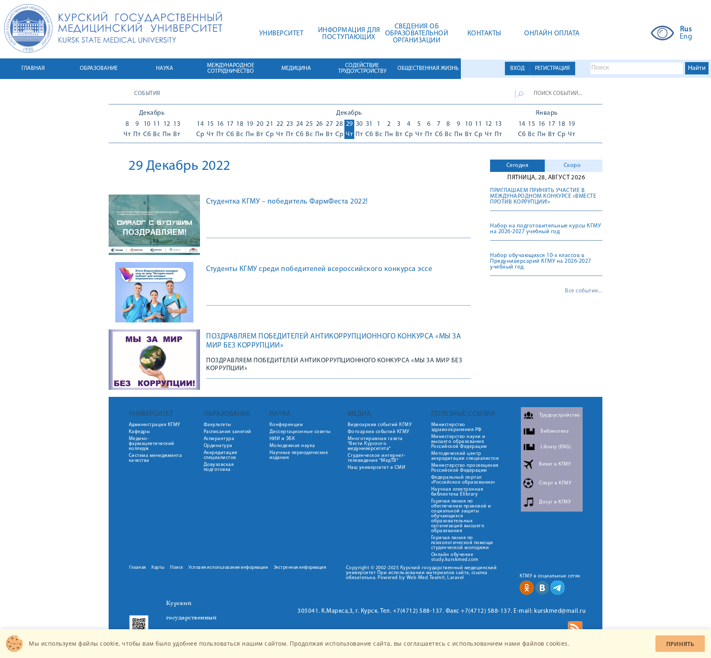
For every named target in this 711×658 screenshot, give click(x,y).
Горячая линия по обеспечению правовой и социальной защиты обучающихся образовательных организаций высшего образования (461, 516)
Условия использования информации (228, 567)
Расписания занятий (227, 431)
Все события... (583, 291)
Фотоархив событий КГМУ (378, 431)
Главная (137, 567)
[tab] (517, 166)
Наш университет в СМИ (377, 467)
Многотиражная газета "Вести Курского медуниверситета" (375, 443)
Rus (686, 29)
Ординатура (218, 445)
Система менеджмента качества (155, 458)
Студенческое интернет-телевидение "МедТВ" (377, 458)
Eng (686, 37)
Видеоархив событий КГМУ (380, 424)
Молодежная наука (292, 445)
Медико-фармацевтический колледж (151, 443)
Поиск (176, 567)
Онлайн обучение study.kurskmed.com (455, 557)
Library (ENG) (556, 447)
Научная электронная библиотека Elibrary (457, 492)
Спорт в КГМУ (555, 483)
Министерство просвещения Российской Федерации (465, 468)
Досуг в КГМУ (555, 502)
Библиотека (555, 431)
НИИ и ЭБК (282, 438)
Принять (680, 644)
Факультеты (217, 424)
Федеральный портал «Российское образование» (463, 480)
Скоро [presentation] (572, 165)
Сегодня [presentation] (518, 165)
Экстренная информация (300, 567)
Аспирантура (219, 438)
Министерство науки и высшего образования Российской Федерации (459, 441)
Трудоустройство (559, 415)
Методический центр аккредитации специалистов (465, 456)
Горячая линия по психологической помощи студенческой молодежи (462, 542)
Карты (158, 567)
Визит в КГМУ (555, 464)
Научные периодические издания (299, 455)
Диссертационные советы (300, 431)
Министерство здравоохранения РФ (456, 427)
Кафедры (139, 431)
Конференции (286, 424)
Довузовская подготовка (219, 467)
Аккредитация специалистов (220, 455)
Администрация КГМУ (154, 424)
